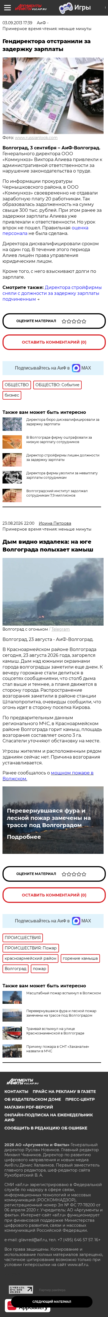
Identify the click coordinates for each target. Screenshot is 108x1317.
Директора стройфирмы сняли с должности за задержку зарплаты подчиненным (52, 293)
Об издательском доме (32, 1099)
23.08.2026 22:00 (18, 523)
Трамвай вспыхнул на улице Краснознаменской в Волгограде (55, 1031)
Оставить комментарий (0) (54, 342)
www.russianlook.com (36, 137)
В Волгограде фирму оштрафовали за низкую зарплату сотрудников (59, 439)
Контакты (16, 1091)
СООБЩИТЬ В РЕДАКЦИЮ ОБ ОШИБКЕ (45, 1128)
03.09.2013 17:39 (17, 22)
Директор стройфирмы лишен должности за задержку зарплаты (62, 457)
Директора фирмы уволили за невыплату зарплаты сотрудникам (62, 475)
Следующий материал (51, 1302)
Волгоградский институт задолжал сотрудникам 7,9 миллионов (57, 493)
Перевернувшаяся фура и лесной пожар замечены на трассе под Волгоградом (49, 817)
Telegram (61, 629)
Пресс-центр (80, 1099)
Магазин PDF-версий (28, 1107)
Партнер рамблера (52, 1290)
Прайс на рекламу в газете (64, 1091)
